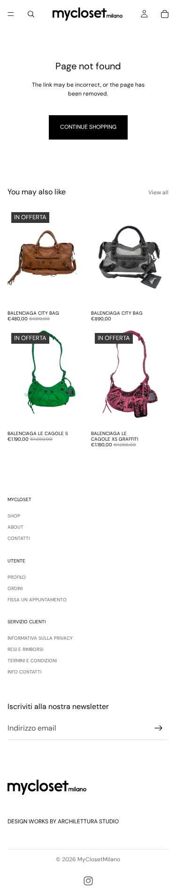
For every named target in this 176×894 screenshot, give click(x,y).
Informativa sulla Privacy (40, 638)
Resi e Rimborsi (25, 649)
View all (158, 192)
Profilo (17, 577)
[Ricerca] (31, 14)
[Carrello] (164, 14)
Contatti (19, 538)
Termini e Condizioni (32, 661)
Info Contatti (24, 672)
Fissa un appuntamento (37, 600)
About (15, 527)
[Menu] (11, 14)
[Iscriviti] (158, 728)
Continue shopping (88, 127)
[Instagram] (88, 881)
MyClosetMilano (98, 859)
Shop (14, 516)
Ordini (15, 588)
